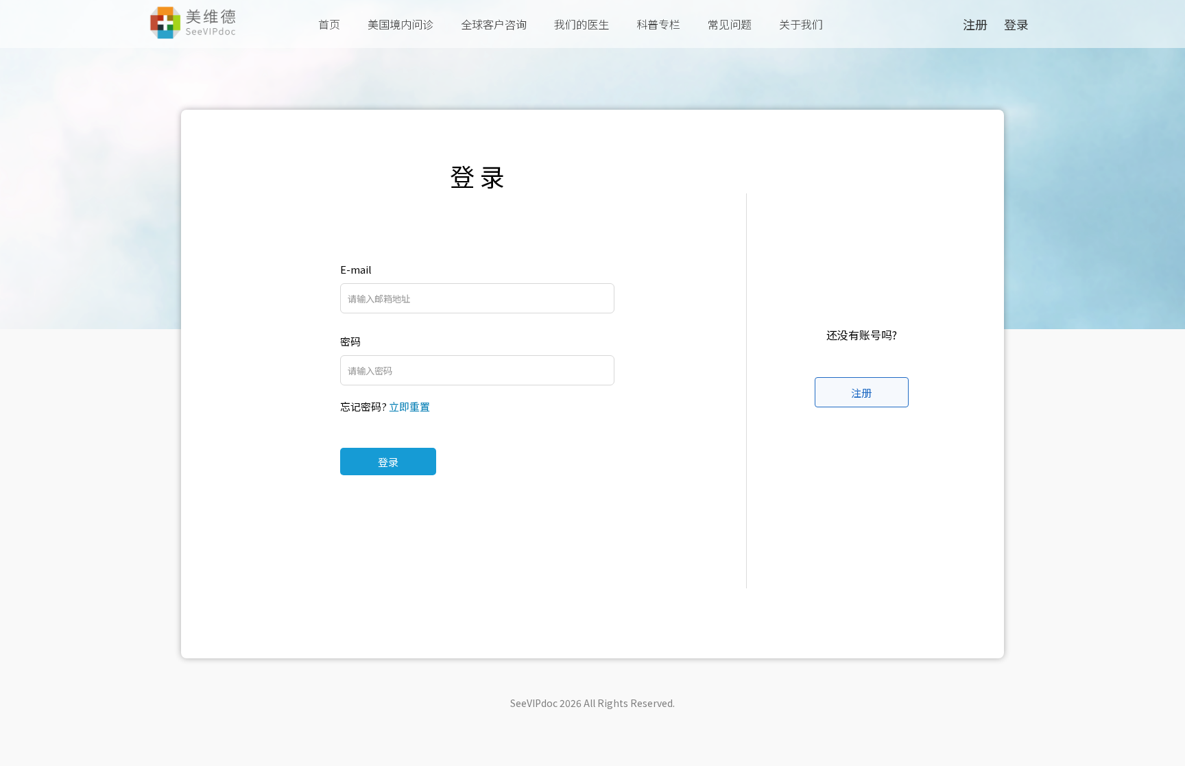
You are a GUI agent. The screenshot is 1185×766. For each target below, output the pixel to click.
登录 (388, 462)
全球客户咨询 (494, 24)
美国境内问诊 (400, 24)
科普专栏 (658, 24)
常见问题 (730, 24)
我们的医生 (581, 24)
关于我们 (801, 24)
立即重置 (409, 406)
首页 (329, 24)
